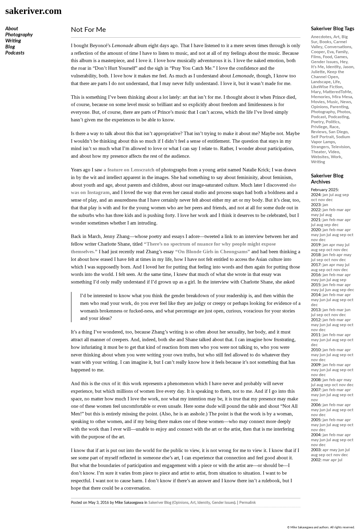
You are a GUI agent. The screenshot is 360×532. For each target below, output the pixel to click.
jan (325, 195)
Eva (330, 52)
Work (336, 157)
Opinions (180, 503)
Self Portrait (322, 137)
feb (332, 210)
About (11, 28)
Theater (318, 152)
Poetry (317, 122)
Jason (348, 67)
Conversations (337, 47)
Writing (13, 40)
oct (314, 200)
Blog (10, 46)
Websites (320, 157)
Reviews (319, 132)
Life (336, 82)
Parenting (339, 107)
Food (327, 57)
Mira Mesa (342, 97)
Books (325, 42)
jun (322, 235)
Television (340, 147)
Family (342, 52)
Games (340, 57)
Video (333, 152)
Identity (203, 503)
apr (348, 210)
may (315, 215)
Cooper (318, 52)
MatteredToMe (337, 92)
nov (321, 200)
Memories (320, 97)
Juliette (318, 72)
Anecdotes (321, 37)
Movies (318, 102)
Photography (19, 34)
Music (332, 102)
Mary (316, 92)
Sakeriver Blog (159, 503)
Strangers (320, 147)
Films (316, 57)
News (345, 102)
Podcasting (338, 117)
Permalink (247, 503)
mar (340, 210)
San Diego (338, 132)
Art (193, 503)
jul (331, 195)
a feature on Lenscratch (129, 169)
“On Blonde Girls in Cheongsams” (212, 251)
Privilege (319, 127)
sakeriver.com (33, 11)
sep (345, 195)
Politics (332, 122)
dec (329, 200)
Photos (343, 112)
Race (334, 127)
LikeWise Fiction (326, 87)
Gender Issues (223, 503)
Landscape (321, 82)
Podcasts (15, 53)
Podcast (318, 117)
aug (338, 195)
